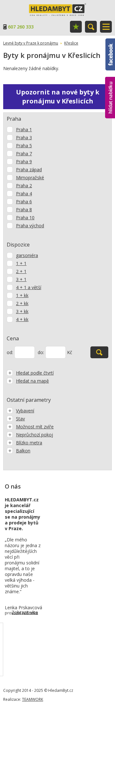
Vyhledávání (91, 27)
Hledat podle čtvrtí (35, 373)
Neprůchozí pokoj (34, 435)
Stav (20, 419)
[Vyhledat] (99, 352)
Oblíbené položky (76, 27)
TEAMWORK (32, 699)
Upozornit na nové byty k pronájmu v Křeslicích (57, 96)
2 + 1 (21, 271)
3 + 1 (21, 279)
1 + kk (22, 295)
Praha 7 (24, 153)
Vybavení (25, 411)
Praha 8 (24, 209)
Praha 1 (24, 129)
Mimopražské (30, 177)
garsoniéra (27, 255)
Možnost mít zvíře (35, 427)
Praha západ (29, 169)
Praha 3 (24, 137)
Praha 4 (24, 193)
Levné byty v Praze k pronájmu (30, 43)
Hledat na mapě (32, 381)
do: (41, 352)
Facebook (110, 41)
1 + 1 (21, 263)
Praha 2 (24, 185)
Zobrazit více (25, 612)
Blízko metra (29, 443)
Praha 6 (24, 201)
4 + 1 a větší (28, 287)
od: (10, 352)
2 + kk (22, 303)
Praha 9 (24, 161)
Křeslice (71, 43)
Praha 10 (25, 217)
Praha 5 (24, 145)
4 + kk (22, 319)
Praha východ (30, 226)
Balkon (23, 451)
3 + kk (22, 311)
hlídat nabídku (110, 86)
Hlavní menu (106, 27)
